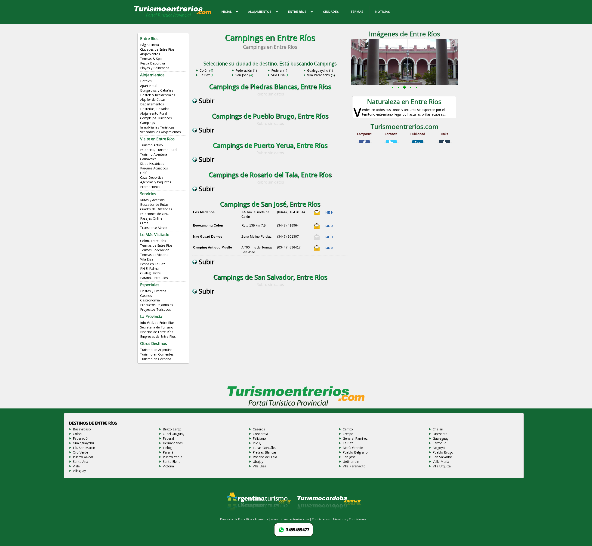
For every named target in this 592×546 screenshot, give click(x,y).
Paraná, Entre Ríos (154, 278)
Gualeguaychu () (320, 70)
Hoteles (146, 81)
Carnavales (148, 159)
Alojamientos (150, 54)
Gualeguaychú (150, 273)
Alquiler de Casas (153, 99)
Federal (168, 438)
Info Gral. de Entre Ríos (157, 322)
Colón (77, 434)
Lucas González (264, 447)
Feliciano (259, 438)
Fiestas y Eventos (153, 291)
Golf (143, 173)
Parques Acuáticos (154, 168)
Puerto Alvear (83, 457)
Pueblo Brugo (443, 452)
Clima (144, 223)
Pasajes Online (151, 218)
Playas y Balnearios (154, 68)
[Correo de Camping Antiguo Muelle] (316, 250)
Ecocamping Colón (208, 225)
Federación (81, 438)
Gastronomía (150, 300)
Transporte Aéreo (153, 227)
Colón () (206, 70)
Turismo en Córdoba (155, 359)
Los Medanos (204, 212)
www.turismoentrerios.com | (291, 519)
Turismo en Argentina (156, 349)
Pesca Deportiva (152, 63)
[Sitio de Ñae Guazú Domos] (329, 239)
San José (349, 457)
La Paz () (207, 75)
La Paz (348, 443)
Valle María (441, 461)
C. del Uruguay (173, 434)
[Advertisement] (270, 345)
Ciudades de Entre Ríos (157, 49)
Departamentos (152, 104)
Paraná (168, 452)
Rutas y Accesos (152, 200)
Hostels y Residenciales (157, 95)
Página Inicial (150, 45)
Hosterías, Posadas (154, 109)
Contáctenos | (322, 519)
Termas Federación (154, 250)
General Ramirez (355, 438)
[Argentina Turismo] (258, 514)
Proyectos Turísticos (155, 309)
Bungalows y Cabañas (156, 90)
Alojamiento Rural (153, 113)
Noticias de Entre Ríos (156, 332)
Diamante (440, 434)
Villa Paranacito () (321, 75)
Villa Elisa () (280, 75)
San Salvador (442, 457)
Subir (205, 100)
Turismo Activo (151, 145)
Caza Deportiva (151, 177)
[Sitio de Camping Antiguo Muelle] (329, 250)
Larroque (439, 443)
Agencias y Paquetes (155, 182)
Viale (76, 466)
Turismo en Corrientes (157, 354)
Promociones (150, 186)
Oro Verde (80, 452)
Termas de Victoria (154, 254)
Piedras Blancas (265, 452)
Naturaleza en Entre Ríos (404, 101)
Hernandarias (173, 443)
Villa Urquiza (442, 466)
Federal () (279, 70)
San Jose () (244, 75)
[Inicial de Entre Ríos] (173, 16)
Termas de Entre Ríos (156, 245)
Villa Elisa (147, 259)
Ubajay (258, 461)
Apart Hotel (148, 85)
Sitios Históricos (152, 163)
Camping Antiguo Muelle (212, 247)
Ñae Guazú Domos (207, 236)
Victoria (168, 466)
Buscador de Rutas (154, 204)
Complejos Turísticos (156, 118)
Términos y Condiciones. (350, 519)
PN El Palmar (150, 268)
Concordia (260, 434)
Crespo (348, 434)
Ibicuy (257, 443)
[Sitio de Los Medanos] (329, 214)
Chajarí (438, 429)
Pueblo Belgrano (355, 452)
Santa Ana (80, 461)
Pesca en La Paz (152, 264)
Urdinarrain (351, 461)
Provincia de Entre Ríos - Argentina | (245, 519)
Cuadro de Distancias (156, 209)
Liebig (167, 447)
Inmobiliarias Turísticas (157, 127)
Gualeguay (440, 438)
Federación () (246, 70)
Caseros (259, 429)
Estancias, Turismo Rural (158, 149)
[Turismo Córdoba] (329, 514)
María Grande (353, 447)
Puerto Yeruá (172, 457)
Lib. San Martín (84, 447)
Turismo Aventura (153, 154)
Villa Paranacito (354, 466)
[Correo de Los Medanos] (316, 214)
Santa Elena (171, 461)
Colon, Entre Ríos (153, 241)
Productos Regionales (156, 305)
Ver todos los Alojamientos (160, 132)
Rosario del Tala (265, 457)
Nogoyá (439, 447)
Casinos (146, 295)
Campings (147, 122)
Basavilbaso (82, 429)
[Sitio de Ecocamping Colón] (329, 228)
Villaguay (79, 471)
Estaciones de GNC (154, 214)
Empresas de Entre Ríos (158, 336)
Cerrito (348, 429)
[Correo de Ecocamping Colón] (316, 228)
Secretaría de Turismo (156, 327)
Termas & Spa (151, 58)
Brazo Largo (172, 429)
